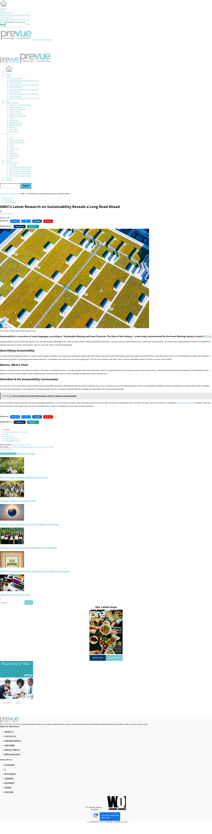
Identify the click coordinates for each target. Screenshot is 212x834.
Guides (2, 11)
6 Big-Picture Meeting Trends (15, 594)
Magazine (3, 9)
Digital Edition (98, 658)
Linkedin (8, 778)
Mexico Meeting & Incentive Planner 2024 (24, 89)
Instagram (9, 774)
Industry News (9, 198)
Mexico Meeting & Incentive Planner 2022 (24, 98)
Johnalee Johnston (6, 213)
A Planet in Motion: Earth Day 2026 (18, 501)
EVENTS (9, 160)
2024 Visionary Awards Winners (20, 169)
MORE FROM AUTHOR (25, 453)
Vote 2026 (12, 165)
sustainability (8, 436)
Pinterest (9, 783)
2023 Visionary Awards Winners (20, 171)
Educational (8, 200)
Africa (11, 138)
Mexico (11, 151)
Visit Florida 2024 (6, 22)
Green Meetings (10, 202)
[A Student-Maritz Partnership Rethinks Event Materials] (12, 544)
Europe (11, 147)
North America (14, 156)
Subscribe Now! (114, 658)
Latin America (14, 149)
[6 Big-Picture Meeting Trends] (12, 590)
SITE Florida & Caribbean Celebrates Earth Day (24, 477)
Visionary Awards (12, 162)
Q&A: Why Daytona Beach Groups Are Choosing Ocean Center (30, 447)
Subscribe (9, 180)
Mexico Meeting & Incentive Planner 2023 (24, 94)
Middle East (13, 153)
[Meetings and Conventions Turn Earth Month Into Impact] (12, 520)
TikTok (7, 787)
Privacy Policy (12, 750)
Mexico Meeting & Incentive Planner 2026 (15, 15)
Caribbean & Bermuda (17, 142)
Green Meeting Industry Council (15, 432)
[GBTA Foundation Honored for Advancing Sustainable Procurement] (12, 567)
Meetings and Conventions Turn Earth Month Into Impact (29, 524)
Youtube (8, 792)
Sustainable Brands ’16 (185, 403)
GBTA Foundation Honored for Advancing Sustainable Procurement (35, 571)
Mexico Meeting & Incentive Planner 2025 (15, 20)
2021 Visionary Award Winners (20, 176)
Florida (11, 158)
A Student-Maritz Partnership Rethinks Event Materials (28, 547)
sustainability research (12, 441)
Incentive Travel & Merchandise (20, 105)
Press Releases (12, 754)
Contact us (10, 736)
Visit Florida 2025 (6, 17)
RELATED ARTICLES (8, 453)
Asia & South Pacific (16, 140)
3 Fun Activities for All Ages (21, 445)
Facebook (9, 765)
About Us (9, 732)
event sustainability (11, 438)
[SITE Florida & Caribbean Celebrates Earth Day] (12, 473)
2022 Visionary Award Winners (20, 173)
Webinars (9, 178)
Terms (108, 817)
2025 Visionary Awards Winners (20, 167)
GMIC (207, 336)
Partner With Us (12, 741)
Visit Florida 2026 (6, 13)
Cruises (11, 145)
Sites (7, 134)
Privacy (103, 817)
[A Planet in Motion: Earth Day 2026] (12, 497)
